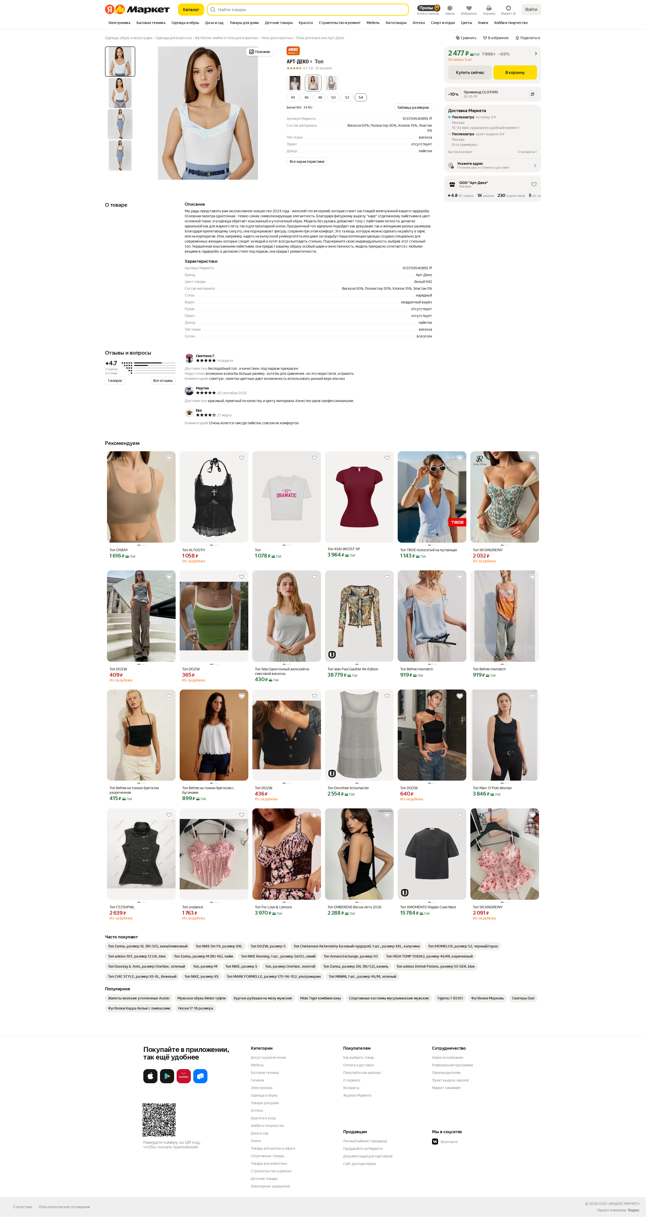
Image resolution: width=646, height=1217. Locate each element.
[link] (148, 946)
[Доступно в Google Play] (167, 1082)
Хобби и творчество (267, 1126)
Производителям (446, 1073)
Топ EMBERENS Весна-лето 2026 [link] (355, 907)
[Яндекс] (633, 1210)
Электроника (261, 1088)
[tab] (119, 23)
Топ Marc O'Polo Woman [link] (492, 788)
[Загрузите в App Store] (150, 1082)
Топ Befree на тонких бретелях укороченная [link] (134, 790)
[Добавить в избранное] (169, 457)
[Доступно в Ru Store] (200, 1082)
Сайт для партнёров (359, 1164)
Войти (531, 9)
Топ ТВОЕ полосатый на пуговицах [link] (428, 550)
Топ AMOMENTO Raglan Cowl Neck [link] (428, 907)
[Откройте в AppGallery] (184, 1082)
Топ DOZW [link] (118, 669)
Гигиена (257, 1080)
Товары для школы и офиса (273, 1148)
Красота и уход (263, 1118)
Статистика (22, 1207)
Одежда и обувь (264, 1095)
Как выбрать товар (358, 1057)
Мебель (257, 1065)
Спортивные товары (267, 1156)
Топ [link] (258, 550)
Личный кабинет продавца (365, 1141)
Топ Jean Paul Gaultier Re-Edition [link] (353, 669)
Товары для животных (269, 1163)
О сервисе (351, 1080)
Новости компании (447, 1057)
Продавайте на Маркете (363, 1149)
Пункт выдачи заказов (450, 1080)
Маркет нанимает (446, 1088)
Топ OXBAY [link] (119, 550)
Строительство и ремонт (271, 1171)
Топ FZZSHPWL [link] (122, 907)
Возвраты (351, 1088)
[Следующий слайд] (266, 113)
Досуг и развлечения (268, 1057)
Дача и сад (259, 1133)
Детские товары (264, 1179)
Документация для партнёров (368, 1156)
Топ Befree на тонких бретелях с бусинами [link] (208, 790)
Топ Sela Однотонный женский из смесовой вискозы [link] (282, 671)
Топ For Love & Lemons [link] (273, 907)
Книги (256, 1141)
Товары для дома (265, 1103)
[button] (293, 50)
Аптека (257, 1110)
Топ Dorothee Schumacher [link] (348, 788)
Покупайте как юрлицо (362, 1073)
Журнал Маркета (357, 1095)
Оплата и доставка (358, 1065)
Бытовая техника (265, 1073)
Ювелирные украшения (270, 1186)
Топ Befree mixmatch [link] (416, 669)
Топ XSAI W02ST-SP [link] (344, 549)
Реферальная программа (452, 1065)
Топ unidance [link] (192, 907)
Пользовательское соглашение (64, 1207)
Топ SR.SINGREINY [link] (488, 550)
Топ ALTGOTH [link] (193, 550)
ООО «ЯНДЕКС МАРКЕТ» (619, 1204)
